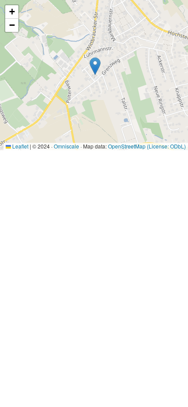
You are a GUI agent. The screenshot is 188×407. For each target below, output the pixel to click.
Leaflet (19, 146)
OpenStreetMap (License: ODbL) (147, 146)
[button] (95, 66)
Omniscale (66, 146)
